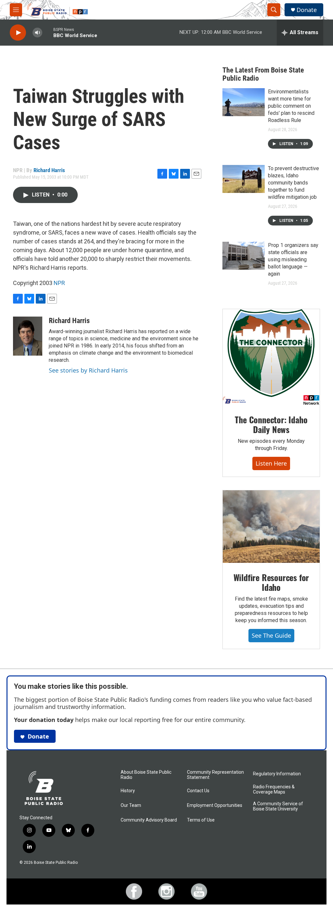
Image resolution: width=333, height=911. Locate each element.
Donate (307, 10)
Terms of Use (201, 820)
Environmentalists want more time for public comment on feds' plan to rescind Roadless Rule (291, 105)
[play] (18, 32)
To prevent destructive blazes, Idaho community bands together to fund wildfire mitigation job (293, 182)
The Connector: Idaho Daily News (271, 424)
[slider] (48, 32)
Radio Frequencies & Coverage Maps (274, 789)
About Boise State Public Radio (146, 775)
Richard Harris (49, 170)
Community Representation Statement (215, 775)
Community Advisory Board (149, 820)
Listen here (271, 463)
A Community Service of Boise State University (278, 806)
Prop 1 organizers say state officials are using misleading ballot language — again (293, 259)
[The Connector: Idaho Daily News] (271, 357)
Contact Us (198, 790)
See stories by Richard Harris (88, 370)
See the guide (271, 635)
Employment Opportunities (214, 805)
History (128, 790)
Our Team (131, 805)
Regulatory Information (277, 773)
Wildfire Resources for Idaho (271, 582)
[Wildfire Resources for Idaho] (271, 526)
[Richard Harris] (27, 336)
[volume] (37, 32)
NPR (59, 282)
